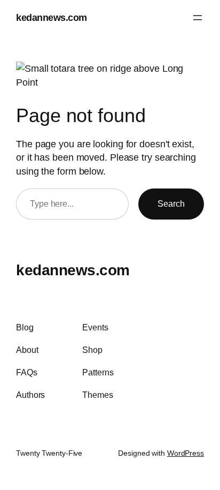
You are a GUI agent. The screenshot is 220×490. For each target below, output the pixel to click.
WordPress (185, 453)
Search (171, 203)
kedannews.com (51, 17)
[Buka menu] (197, 17)
